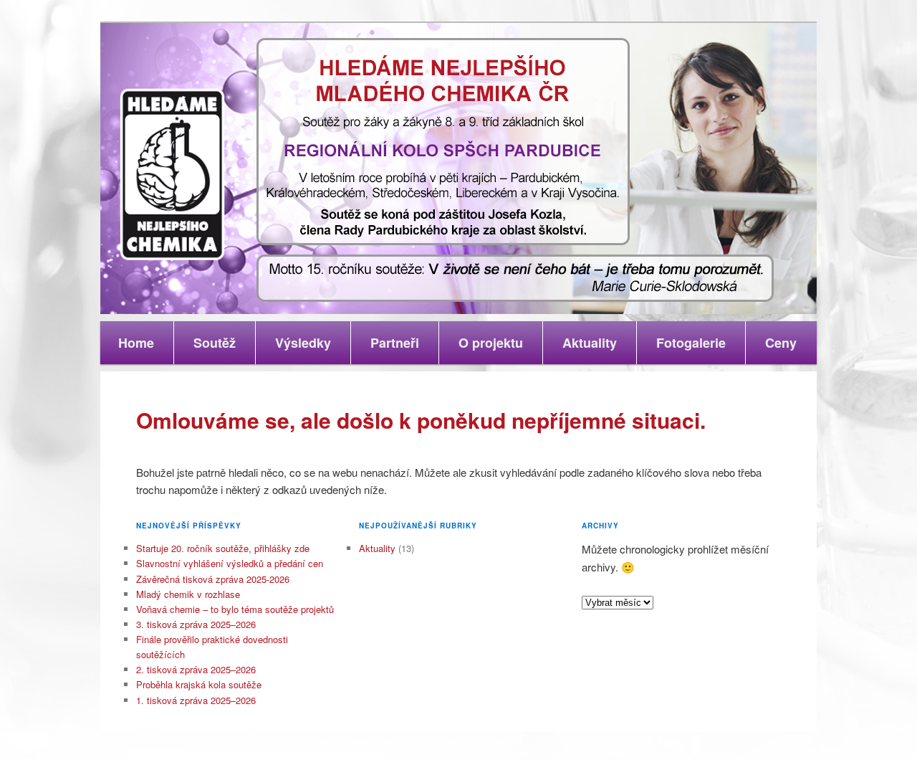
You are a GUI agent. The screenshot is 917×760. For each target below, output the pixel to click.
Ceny (781, 342)
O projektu (490, 342)
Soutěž (214, 342)
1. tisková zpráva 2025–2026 (196, 700)
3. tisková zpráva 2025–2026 (196, 624)
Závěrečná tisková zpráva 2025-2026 (212, 579)
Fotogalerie (691, 342)
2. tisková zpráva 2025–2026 (196, 669)
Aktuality (589, 342)
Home (136, 342)
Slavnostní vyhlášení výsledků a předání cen (229, 563)
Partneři (394, 342)
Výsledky (303, 342)
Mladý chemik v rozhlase (188, 594)
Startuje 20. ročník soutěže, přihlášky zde (222, 548)
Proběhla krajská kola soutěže (198, 684)
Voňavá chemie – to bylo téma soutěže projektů (235, 609)
